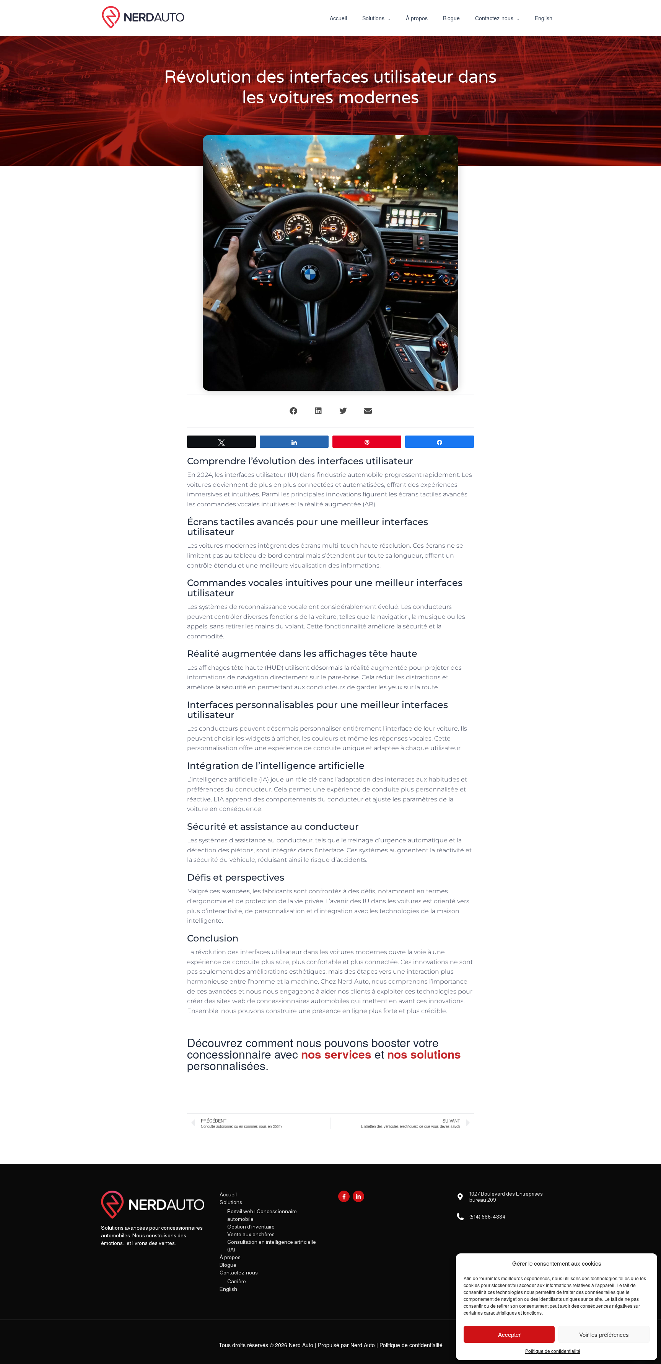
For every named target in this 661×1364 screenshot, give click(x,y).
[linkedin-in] (359, 1196)
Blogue (228, 1265)
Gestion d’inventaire (251, 1227)
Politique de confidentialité (552, 1351)
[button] (293, 411)
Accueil (228, 1194)
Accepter (509, 1334)
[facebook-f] (345, 1196)
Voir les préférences (604, 1334)
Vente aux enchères (251, 1234)
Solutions (231, 1202)
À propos (230, 1257)
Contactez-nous (239, 1272)
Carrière (236, 1281)
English (228, 1289)
